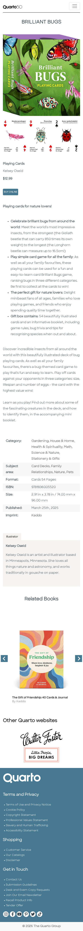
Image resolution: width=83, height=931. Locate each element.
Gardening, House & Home (52, 441)
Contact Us (14, 879)
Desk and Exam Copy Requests (28, 890)
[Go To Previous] (3, 660)
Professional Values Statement (27, 820)
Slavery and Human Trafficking (27, 825)
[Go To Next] (77, 660)
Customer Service (18, 850)
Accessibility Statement (22, 830)
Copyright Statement (21, 815)
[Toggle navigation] (74, 6)
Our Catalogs (15, 855)
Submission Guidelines (21, 884)
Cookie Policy (15, 810)
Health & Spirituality (46, 447)
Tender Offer (14, 905)
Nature (59, 472)
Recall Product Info (19, 900)
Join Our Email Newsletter (24, 895)
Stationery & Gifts (45, 458)
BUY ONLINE (10, 192)
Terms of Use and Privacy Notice (28, 804)
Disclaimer (13, 860)
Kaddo (36, 515)
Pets (69, 472)
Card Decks (40, 466)
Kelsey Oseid (16, 546)
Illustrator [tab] (12, 537)
